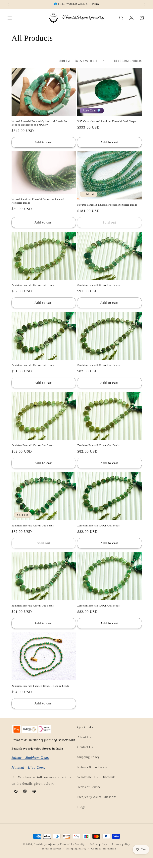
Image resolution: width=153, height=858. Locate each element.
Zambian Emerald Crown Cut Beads (33, 284)
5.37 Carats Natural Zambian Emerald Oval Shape (106, 121)
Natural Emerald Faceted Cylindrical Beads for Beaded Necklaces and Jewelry (39, 123)
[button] (10, 18)
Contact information (103, 848)
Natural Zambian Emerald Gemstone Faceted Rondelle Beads (38, 201)
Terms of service (52, 848)
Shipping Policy (88, 757)
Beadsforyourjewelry (46, 844)
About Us (84, 737)
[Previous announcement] (8, 4)
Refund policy (98, 844)
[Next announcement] (144, 4)
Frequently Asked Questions (97, 797)
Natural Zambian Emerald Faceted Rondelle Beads (107, 204)
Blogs (81, 807)
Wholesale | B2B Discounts (96, 777)
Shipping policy (76, 848)
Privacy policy (121, 844)
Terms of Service (89, 787)
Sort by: (64, 60)
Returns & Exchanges (92, 767)
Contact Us (85, 747)
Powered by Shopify (72, 844)
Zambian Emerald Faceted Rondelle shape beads (40, 685)
